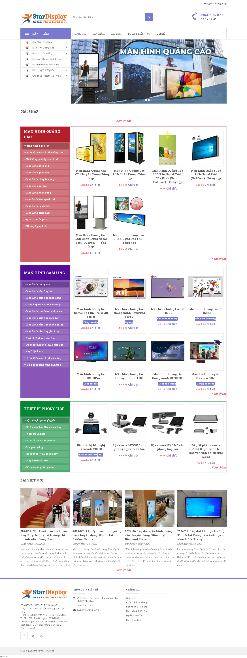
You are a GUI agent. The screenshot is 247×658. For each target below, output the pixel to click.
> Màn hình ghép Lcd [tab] (36, 172)
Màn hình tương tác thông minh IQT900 (129, 376)
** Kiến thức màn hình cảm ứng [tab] (42, 358)
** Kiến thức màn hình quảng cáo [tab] (43, 152)
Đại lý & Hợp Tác (134, 615)
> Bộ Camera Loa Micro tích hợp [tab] (42, 427)
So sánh (4, 656)
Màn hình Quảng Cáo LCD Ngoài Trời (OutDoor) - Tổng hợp (206, 174)
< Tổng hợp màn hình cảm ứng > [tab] (43, 304)
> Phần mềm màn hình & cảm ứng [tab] (43, 344)
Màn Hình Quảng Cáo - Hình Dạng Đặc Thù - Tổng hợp (129, 239)
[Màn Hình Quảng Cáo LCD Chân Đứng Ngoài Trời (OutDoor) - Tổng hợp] (91, 212)
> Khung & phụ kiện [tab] (35, 226)
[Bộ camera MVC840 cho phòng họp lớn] (167, 422)
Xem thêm (123, 121)
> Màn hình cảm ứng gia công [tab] (41, 331)
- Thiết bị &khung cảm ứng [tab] (39, 338)
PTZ (101, 454)
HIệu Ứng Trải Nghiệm (43, 70)
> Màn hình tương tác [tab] (37, 284)
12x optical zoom (88, 454)
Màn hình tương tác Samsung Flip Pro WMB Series (91, 313)
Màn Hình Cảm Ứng (42, 53)
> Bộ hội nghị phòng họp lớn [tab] (40, 420)
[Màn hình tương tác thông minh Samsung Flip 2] (129, 286)
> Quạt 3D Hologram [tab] (35, 219)
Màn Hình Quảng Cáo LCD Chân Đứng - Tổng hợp (129, 174)
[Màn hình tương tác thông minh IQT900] (129, 352)
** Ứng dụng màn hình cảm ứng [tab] (42, 364)
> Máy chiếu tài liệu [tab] (36, 460)
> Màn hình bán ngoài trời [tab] (39, 199)
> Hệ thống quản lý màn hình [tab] (41, 159)
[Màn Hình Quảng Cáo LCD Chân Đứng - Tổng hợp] (129, 148)
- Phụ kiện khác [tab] (33, 351)
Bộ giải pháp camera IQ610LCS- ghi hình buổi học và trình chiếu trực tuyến (205, 451)
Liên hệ (160, 33)
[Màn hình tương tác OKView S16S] (205, 352)
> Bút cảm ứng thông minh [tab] (39, 467)
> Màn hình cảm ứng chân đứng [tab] (42, 297)
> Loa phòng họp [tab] (34, 447)
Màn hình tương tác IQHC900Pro (91, 376)
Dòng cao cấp (91, 322)
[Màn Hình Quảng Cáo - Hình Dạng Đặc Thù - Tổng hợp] (129, 212)
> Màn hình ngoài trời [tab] (37, 206)
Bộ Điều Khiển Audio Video (45, 64)
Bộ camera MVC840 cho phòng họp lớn (167, 447)
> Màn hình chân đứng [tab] (37, 192)
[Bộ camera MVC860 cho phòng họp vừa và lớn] (129, 422)
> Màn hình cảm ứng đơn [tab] (38, 291)
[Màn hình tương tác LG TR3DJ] (167, 286)
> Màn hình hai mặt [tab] (36, 186)
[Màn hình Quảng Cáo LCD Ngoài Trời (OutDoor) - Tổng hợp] (205, 148)
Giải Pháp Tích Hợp (42, 42)
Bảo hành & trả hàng (136, 606)
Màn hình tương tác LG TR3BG (206, 311)
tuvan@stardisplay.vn (88, 609)
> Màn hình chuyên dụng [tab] (39, 179)
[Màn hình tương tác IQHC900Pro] (91, 352)
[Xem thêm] (219, 259)
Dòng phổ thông (167, 383)
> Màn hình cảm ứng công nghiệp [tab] (43, 324)
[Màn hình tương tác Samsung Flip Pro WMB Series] (91, 286)
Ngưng (129, 322)
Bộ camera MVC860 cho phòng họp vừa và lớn (129, 447)
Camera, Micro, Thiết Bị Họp (46, 58)
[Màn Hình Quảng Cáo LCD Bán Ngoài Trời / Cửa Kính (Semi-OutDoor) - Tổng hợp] (167, 148)
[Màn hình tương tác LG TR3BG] (205, 287)
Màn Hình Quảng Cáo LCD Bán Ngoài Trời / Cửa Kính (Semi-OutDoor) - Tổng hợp (167, 176)
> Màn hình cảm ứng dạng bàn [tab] (41, 317)
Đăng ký (208, 3)
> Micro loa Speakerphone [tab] (39, 440)
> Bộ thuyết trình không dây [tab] (41, 453)
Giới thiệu (131, 598)
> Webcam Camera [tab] (34, 433)
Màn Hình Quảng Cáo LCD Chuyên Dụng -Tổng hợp (91, 174)
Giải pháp (116, 33)
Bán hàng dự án (134, 619)
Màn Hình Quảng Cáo (43, 47)
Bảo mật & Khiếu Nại (136, 611)
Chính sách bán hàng (137, 602)
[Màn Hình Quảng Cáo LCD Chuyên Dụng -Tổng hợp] (91, 148)
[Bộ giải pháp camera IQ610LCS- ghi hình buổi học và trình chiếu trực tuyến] (205, 422)
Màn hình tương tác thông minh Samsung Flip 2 (129, 313)
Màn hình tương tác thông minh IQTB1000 (168, 376)
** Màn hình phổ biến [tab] (36, 145)
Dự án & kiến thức (139, 33)
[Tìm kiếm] (149, 17)
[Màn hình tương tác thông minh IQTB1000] (167, 352)
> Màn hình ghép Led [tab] (36, 165)
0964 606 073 (84, 605)
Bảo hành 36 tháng (167, 318)
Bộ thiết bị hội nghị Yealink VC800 (91, 447)
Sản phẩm (99, 33)
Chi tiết (95, 184)
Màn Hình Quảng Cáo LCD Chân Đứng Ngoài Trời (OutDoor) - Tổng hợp (91, 240)
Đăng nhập (221, 3)
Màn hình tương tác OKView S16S (205, 376)
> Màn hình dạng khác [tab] (37, 212)
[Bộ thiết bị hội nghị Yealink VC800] (91, 422)
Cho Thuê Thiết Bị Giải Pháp (46, 75)
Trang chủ (80, 33)
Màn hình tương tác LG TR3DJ (167, 311)
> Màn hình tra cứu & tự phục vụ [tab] (43, 311)
